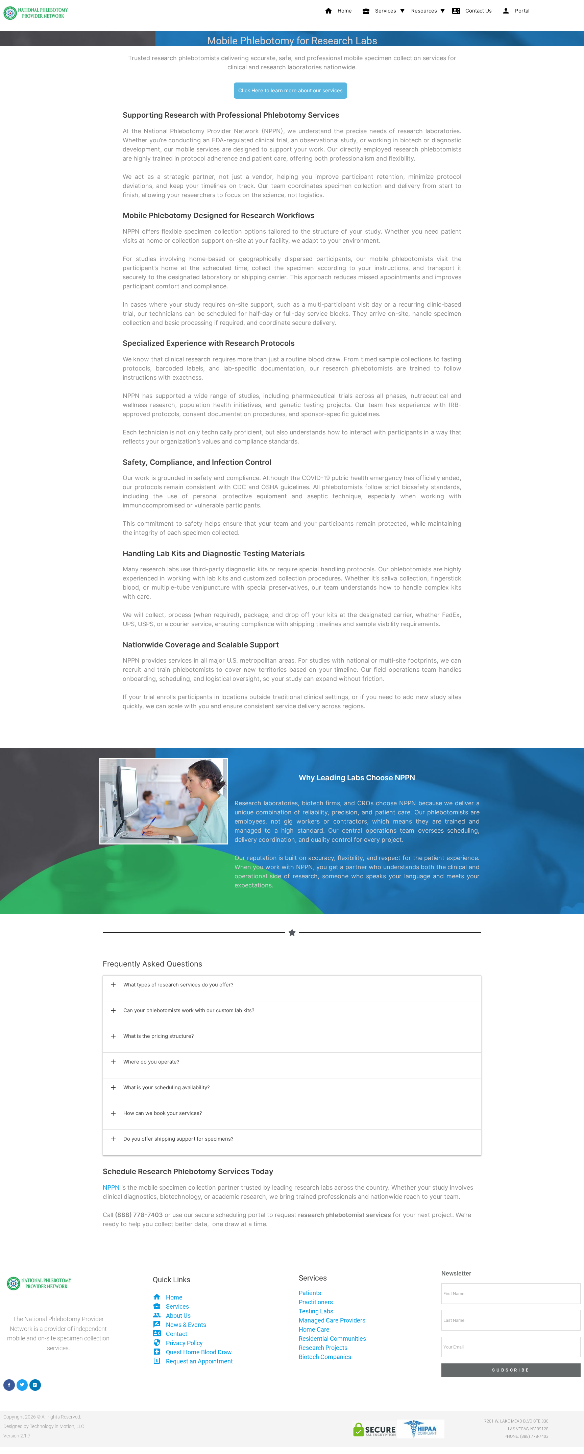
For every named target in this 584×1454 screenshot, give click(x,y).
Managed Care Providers (332, 1320)
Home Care (314, 1329)
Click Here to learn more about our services (290, 90)
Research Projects (323, 1347)
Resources (424, 10)
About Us (178, 1315)
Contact (176, 1333)
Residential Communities (332, 1338)
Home (338, 11)
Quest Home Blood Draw (199, 1352)
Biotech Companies (325, 1356)
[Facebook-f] (9, 1385)
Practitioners (316, 1302)
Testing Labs (316, 1311)
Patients (310, 1292)
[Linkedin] (35, 1385)
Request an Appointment (199, 1361)
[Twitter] (22, 1385)
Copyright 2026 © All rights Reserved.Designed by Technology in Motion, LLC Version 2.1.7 (43, 1426)
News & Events (186, 1324)
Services (379, 11)
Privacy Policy (184, 1342)
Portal (516, 11)
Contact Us (472, 11)
